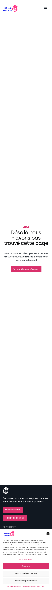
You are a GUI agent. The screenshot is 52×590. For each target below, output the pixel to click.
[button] (48, 533)
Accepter (26, 566)
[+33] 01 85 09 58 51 (14, 518)
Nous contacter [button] (12, 509)
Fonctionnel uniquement (26, 573)
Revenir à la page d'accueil (25, 269)
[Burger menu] (45, 8)
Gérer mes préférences (26, 580)
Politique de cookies (14, 587)
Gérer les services (25, 559)
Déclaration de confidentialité (33, 587)
